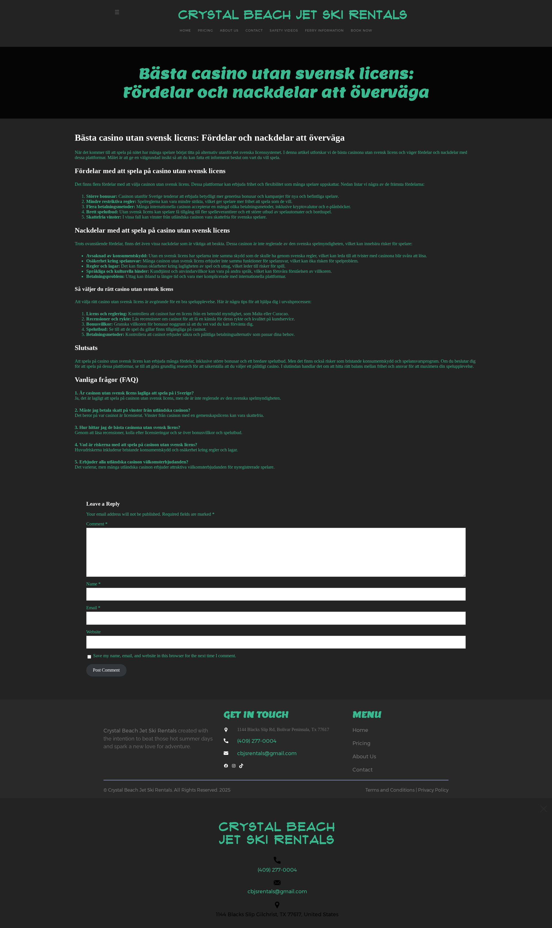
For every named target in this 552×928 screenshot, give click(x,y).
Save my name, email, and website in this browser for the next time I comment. (164, 655)
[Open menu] (117, 12)
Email (93, 607)
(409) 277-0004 (257, 741)
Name (93, 583)
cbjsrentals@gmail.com (267, 753)
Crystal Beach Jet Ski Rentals (293, 15)
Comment (97, 523)
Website (93, 631)
